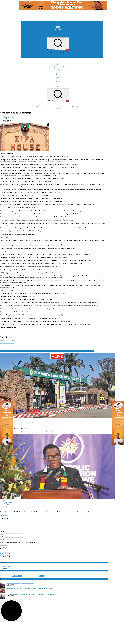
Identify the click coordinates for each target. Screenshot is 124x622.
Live (58, 78)
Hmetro (14, 422)
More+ (57, 77)
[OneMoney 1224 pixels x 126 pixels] (63, 9)
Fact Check (61, 72)
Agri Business (56, 68)
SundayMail (5, 118)
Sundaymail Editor (9, 117)
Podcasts (58, 73)
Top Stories (58, 23)
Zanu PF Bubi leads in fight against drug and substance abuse (20, 583)
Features (50, 66)
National (63, 66)
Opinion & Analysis (58, 29)
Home (58, 22)
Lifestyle (58, 81)
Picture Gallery (58, 75)
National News (31, 576)
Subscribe (58, 34)
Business (58, 27)
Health (57, 79)
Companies (56, 66)
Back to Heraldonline (58, 33)
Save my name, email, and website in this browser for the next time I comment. (19, 542)
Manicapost (19, 422)
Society (58, 30)
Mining (56, 65)
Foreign (50, 65)
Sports (58, 28)
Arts (54, 55)
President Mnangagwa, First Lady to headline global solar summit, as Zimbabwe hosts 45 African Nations (30, 594)
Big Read (65, 55)
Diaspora (58, 83)
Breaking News (75, 55)
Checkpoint (61, 70)
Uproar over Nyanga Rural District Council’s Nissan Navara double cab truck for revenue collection (29, 588)
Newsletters (58, 63)
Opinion (50, 68)
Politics (50, 64)
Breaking (70, 55)
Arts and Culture (59, 55)
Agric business (43, 55)
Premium (58, 26)
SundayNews (32, 422)
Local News (58, 24)
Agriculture (58, 31)
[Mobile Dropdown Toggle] (52, 64)
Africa (38, 55)
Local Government (63, 68)
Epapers (58, 82)
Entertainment (54, 70)
